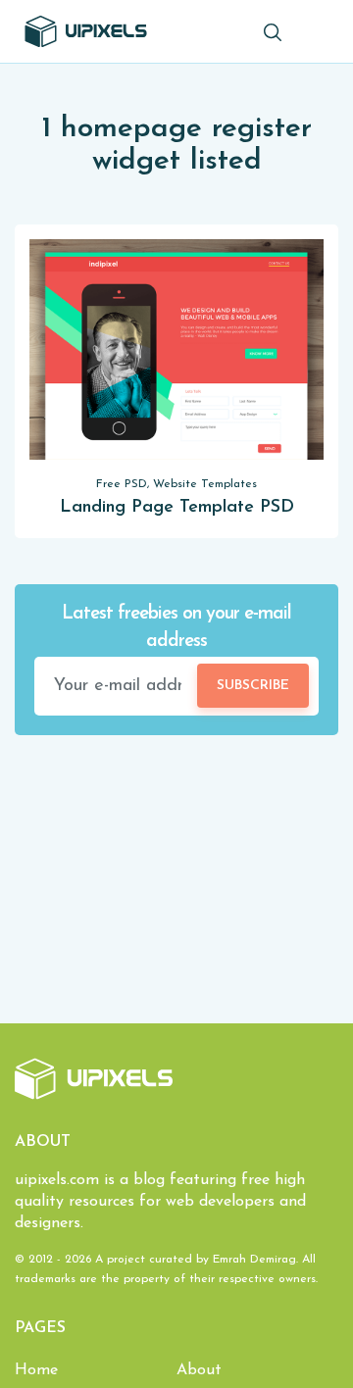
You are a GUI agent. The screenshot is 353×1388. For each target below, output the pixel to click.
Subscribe (253, 685)
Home (36, 1370)
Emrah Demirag (254, 1259)
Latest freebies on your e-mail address (176, 628)
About (199, 1370)
